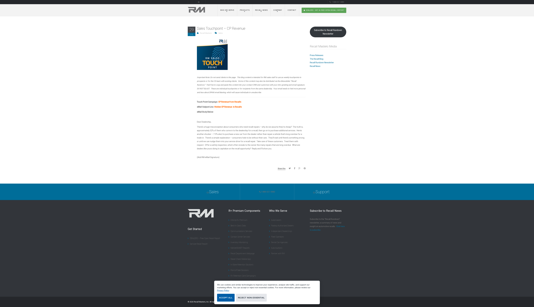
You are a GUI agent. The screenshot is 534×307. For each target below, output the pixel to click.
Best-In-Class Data (238, 226)
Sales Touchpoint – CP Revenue (221, 28)
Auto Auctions (276, 248)
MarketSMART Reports (240, 248)
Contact (292, 10)
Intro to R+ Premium (239, 220)
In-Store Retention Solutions (242, 265)
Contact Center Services (240, 237)
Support (323, 191)
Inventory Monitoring (239, 242)
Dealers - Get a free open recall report (325, 10)
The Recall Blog (316, 59)
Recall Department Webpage (242, 253)
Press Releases (316, 55)
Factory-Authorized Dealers (282, 226)
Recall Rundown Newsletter (322, 62)
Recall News (315, 66)
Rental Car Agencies (279, 242)
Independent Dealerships (281, 231)
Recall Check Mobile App (241, 259)
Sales (220, 33)
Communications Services (241, 231)
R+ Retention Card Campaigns (243, 276)
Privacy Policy (223, 290)
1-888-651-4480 (338, 2)
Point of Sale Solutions (240, 270)
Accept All (226, 298)
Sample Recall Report (198, 244)
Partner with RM (278, 253)
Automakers (276, 220)
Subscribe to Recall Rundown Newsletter (328, 32)
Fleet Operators (277, 237)
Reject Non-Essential (251, 298)
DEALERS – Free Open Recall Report (205, 238)
